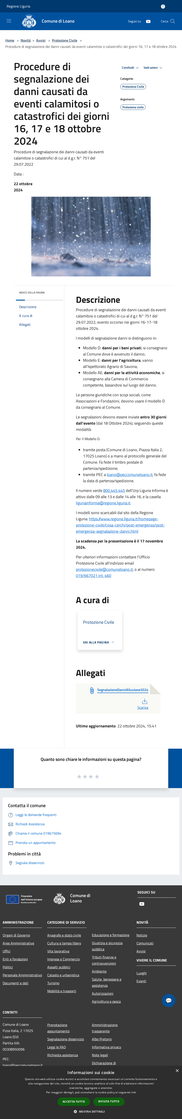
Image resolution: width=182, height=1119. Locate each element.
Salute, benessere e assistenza (106, 982)
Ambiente (99, 971)
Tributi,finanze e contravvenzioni (104, 960)
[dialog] (91, 1092)
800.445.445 (114, 490)
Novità (26, 40)
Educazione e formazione (110, 935)
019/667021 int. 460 (93, 576)
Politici (8, 967)
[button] (91, 1111)
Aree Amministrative (18, 943)
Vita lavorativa (58, 951)
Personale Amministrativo (22, 975)
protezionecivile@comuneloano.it (104, 569)
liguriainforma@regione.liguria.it (103, 503)
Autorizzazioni (102, 993)
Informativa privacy (106, 1047)
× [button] (177, 1070)
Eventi (141, 981)
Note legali (100, 1055)
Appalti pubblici (58, 967)
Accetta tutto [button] (74, 1101)
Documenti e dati (15, 983)
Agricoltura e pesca (106, 1001)
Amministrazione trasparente (105, 1028)
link (133, 1092)
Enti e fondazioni (15, 959)
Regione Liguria (18, 6)
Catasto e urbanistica (63, 975)
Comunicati (145, 943)
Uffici (6, 951)
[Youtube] (146, 21)
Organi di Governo (16, 935)
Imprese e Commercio (63, 959)
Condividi (128, 67)
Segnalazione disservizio (65, 1039)
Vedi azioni (151, 67)
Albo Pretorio (102, 1039)
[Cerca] (172, 21)
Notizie (141, 935)
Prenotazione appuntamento (58, 1028)
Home (9, 40)
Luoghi (141, 973)
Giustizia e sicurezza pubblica (107, 946)
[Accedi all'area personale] (163, 6)
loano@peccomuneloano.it (129, 475)
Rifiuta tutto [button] (108, 1101)
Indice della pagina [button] (32, 292)
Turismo (53, 983)
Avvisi (41, 40)
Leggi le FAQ (56, 1047)
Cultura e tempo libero (64, 943)
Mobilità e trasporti (61, 991)
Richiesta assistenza (62, 1055)
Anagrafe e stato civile (64, 935)
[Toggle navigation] (9, 20)
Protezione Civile (64, 40)
